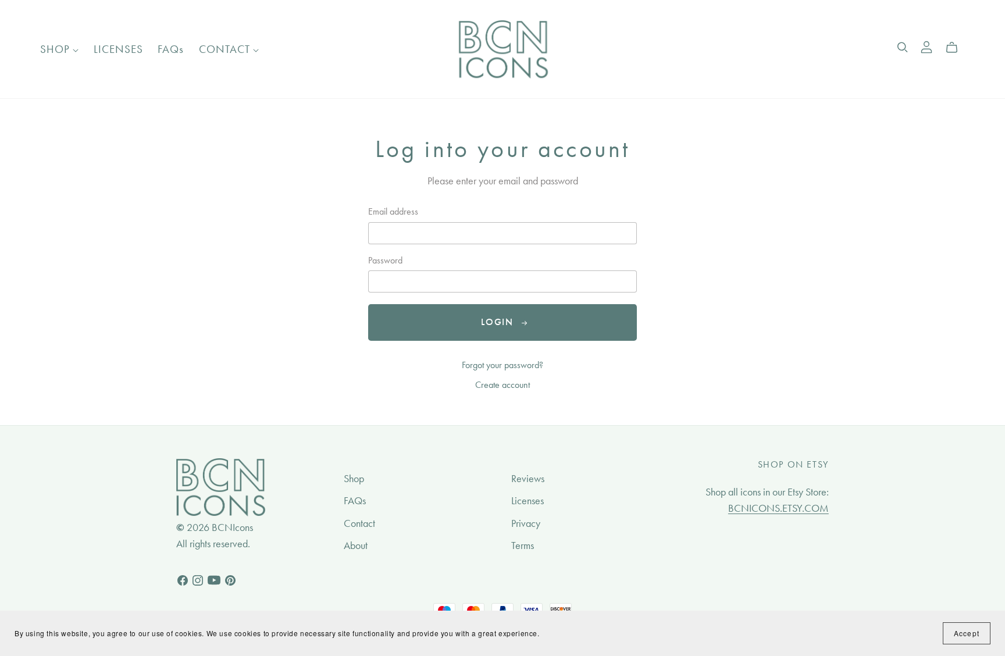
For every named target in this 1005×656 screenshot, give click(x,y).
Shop (354, 478)
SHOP (56, 49)
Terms (522, 545)
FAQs (171, 49)
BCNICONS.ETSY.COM (778, 508)
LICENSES (118, 49)
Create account (502, 385)
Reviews (527, 478)
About (356, 545)
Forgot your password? (502, 365)
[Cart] (956, 48)
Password (385, 260)
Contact (359, 523)
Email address (393, 211)
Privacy (525, 523)
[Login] (926, 46)
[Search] (902, 47)
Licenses (527, 500)
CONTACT (226, 49)
